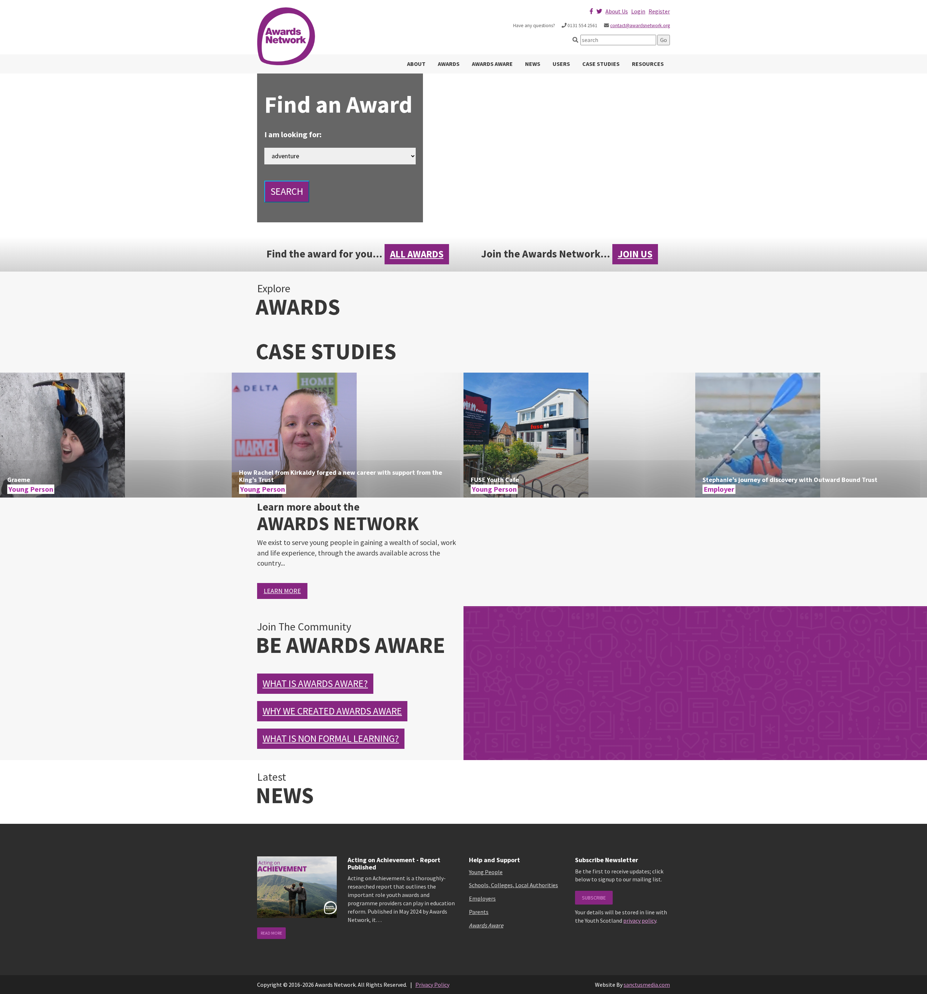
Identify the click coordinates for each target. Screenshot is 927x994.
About (416, 63)
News (532, 63)
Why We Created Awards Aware (332, 711)
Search (286, 191)
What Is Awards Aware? (315, 683)
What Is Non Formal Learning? (331, 738)
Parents (478, 911)
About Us (616, 11)
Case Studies (601, 63)
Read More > (116, 440)
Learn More (282, 591)
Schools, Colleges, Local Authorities (513, 885)
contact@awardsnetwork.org (640, 25)
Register (659, 11)
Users (561, 63)
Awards (449, 63)
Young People (486, 872)
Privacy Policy (432, 984)
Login (638, 11)
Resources (648, 63)
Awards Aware (492, 63)
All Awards (417, 254)
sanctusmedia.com (647, 984)
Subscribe (594, 897)
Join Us (635, 254)
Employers (482, 898)
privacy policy (639, 920)
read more (271, 933)
